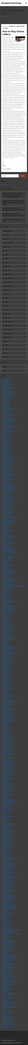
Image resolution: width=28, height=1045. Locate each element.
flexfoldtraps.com (5, 874)
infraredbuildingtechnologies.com (9, 486)
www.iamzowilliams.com (7, 931)
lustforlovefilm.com (6, 678)
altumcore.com (4, 818)
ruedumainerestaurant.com (8, 689)
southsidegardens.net (6, 936)
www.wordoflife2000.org (7, 520)
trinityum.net (4, 938)
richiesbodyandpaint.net (7, 384)
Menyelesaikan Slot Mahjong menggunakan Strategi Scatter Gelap (13, 214)
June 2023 (5, 298)
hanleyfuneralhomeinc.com (8, 549)
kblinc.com (3, 539)
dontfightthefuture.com (7, 505)
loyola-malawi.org (5, 617)
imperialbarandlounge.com (7, 512)
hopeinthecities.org (6, 623)
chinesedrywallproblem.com (8, 763)
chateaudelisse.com (6, 458)
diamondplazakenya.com (7, 960)
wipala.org (3, 615)
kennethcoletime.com (6, 716)
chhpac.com (4, 1010)
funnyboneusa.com (6, 768)
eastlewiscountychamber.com (8, 653)
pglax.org (3, 756)
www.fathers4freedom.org (8, 864)
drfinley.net (4, 996)
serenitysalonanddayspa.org (8, 393)
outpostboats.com (5, 620)
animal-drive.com (5, 819)
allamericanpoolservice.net (8, 580)
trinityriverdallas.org (6, 598)
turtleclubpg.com (5, 780)
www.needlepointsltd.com (8, 895)
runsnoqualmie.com (6, 888)
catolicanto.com (5, 594)
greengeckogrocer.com (7, 568)
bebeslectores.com (6, 481)
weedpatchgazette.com (7, 537)
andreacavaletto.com (6, 608)
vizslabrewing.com (6, 532)
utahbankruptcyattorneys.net (8, 517)
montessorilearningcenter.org (8, 967)
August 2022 (6, 337)
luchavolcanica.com (6, 775)
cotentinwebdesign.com (7, 476)
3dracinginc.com (5, 644)
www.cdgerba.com (6, 954)
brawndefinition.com (6, 665)
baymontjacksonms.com (7, 752)
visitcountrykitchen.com (7, 740)
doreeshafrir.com (5, 699)
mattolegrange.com (6, 735)
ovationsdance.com (6, 589)
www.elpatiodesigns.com (7, 948)
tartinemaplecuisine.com (7, 721)
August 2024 (6, 246)
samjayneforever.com (6, 971)
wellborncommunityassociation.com (10, 460)
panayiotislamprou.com (7, 455)
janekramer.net (5, 723)
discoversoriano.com (6, 635)
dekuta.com (4, 919)
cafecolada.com (5, 634)
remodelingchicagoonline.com (8, 904)
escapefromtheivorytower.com (9, 498)
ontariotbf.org (4, 422)
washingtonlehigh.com (7, 912)
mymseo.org (4, 1009)
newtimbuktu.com (5, 403)
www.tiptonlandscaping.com (8, 907)
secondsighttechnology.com (8, 565)
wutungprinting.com (6, 747)
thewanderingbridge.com (7, 713)
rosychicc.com (4, 618)
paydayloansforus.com (7, 414)
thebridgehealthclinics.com (8, 831)
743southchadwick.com (7, 500)
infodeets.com (4, 390)
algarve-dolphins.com (6, 742)
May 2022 (5, 349)
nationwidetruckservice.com (8, 778)
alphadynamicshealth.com (7, 984)
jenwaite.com (4, 991)
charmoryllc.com (5, 642)
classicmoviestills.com (6, 632)
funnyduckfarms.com (6, 990)
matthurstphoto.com (6, 972)
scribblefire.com (5, 603)
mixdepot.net (4, 923)
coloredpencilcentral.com (7, 508)
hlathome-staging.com (7, 570)
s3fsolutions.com (5, 494)
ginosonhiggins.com (6, 745)
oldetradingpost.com (6, 477)
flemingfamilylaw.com (6, 998)
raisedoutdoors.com (6, 513)
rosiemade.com (5, 544)
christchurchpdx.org (6, 672)
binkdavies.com (5, 670)
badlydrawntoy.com (6, 849)
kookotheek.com (5, 453)
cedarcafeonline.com (6, 395)
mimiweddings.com (6, 1019)
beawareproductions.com (7, 702)
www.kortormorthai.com (7, 878)
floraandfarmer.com (6, 493)
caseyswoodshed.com (7, 804)
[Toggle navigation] (26, 3)
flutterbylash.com (5, 986)
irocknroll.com (4, 518)
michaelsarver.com (6, 567)
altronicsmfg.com (5, 405)
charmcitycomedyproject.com (8, 701)
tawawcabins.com (5, 524)
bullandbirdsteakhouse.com (8, 897)
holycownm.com (5, 776)
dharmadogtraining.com (7, 1012)
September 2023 (7, 286)
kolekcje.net (4, 592)
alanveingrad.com (5, 744)
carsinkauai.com (5, 978)
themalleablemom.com (6, 715)
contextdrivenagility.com (7, 704)
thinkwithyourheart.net (7, 515)
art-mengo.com (5, 727)
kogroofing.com (5, 448)
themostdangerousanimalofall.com (10, 647)
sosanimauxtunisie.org (6, 446)
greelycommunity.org (6, 687)
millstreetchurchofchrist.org (8, 979)
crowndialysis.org (5, 577)
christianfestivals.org (6, 739)
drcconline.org (4, 792)
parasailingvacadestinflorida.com (9, 981)
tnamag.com (4, 821)
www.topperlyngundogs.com (8, 866)
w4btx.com (4, 555)
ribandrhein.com (5, 591)
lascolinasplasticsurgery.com (8, 898)
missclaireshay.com (6, 379)
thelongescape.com (6, 733)
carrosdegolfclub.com (6, 489)
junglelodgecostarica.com (7, 737)
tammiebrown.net (5, 730)
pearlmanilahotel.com (6, 441)
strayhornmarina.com (6, 661)
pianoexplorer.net (5, 935)
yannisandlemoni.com (6, 536)
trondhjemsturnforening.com (8, 959)
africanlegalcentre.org (6, 684)
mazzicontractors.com (6, 940)
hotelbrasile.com (5, 465)
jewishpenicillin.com (6, 582)
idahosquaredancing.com (7, 522)
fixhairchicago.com (6, 806)
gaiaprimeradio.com (6, 728)
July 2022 (5, 341)
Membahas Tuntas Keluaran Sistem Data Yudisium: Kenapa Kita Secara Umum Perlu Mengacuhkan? (13, 195)
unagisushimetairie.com (7, 431)
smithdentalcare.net (6, 1022)
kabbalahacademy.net (6, 558)
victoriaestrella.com (6, 783)
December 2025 (7, 231)
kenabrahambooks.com (7, 673)
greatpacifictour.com (6, 782)
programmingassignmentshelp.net (9, 408)
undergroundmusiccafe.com (8, 1024)
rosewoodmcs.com (6, 924)
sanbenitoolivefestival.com (8, 630)
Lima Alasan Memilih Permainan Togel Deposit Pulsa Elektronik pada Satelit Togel (13, 202)
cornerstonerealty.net (6, 928)
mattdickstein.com (5, 847)
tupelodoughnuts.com (6, 546)
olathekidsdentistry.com (7, 548)
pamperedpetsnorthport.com (8, 543)
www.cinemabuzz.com (7, 921)
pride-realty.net (5, 983)
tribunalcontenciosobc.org (7, 654)
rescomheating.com (6, 1017)
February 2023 (7, 313)
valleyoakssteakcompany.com (8, 802)
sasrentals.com (5, 563)
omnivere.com (4, 400)
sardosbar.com (5, 527)
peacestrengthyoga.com (7, 871)
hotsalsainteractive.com (7, 391)
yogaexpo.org (4, 604)
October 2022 (6, 329)
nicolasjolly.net (4, 680)
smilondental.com (5, 560)
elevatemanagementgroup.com (9, 993)
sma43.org (4, 902)
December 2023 (7, 274)
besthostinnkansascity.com (8, 1021)
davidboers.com (5, 843)
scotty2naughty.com (6, 697)
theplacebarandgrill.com (7, 794)
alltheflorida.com (5, 974)
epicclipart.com (5, 439)
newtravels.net (5, 412)
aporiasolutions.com (6, 826)
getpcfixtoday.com (6, 434)
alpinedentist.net (5, 450)
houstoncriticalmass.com (7, 646)
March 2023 (6, 310)
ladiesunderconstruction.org (8, 479)
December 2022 (7, 321)
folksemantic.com (5, 525)
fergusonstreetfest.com (7, 969)
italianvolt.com (4, 529)
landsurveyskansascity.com (8, 883)
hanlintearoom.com (6, 988)
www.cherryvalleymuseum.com (9, 474)
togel (4, 370)
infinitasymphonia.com (6, 682)
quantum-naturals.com (6, 966)
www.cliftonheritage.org (7, 900)
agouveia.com (4, 1005)
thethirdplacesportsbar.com (8, 941)
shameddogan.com (6, 835)
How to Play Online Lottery (13, 33)
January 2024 (6, 270)
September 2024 (7, 243)
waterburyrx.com (5, 795)
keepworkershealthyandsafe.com (9, 426)
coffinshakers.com (5, 708)
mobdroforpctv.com (6, 627)
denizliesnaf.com (5, 807)
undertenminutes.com (6, 398)
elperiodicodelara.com (6, 383)
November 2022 (7, 325)
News (4, 367)
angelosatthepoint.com (7, 799)
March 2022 (6, 357)
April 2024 (5, 258)
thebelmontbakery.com (7, 415)
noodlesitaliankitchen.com (7, 427)
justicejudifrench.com (6, 711)
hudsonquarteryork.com (7, 950)
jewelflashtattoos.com (6, 433)
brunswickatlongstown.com (8, 720)
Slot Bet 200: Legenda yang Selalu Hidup (12, 220)
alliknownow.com (5, 651)
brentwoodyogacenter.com (8, 905)
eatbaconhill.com (5, 407)
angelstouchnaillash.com (7, 556)
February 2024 (7, 266)
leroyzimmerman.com (6, 995)
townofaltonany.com (6, 754)
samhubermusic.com (6, 1026)
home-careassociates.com (8, 606)
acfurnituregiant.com (6, 396)
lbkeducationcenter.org (7, 596)
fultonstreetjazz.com (6, 467)
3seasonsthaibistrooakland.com (9, 601)
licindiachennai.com (6, 386)
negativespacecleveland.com (8, 757)
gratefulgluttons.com (6, 625)
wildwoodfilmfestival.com (7, 462)
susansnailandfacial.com (7, 859)
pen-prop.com (4, 861)
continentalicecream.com (7, 666)
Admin (4, 165)
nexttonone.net (5, 854)
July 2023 (5, 294)
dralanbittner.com (5, 534)
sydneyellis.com (5, 575)
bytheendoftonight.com (7, 622)
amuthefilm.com (5, 677)
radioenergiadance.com (7, 451)
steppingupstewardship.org (8, 909)
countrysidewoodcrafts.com (8, 419)
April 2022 (5, 353)
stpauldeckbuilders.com (7, 885)
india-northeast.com (6, 501)
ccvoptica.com (4, 911)
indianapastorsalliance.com (8, 800)
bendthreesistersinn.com (7, 764)
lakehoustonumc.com (6, 850)
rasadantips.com (5, 402)
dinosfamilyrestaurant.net (7, 484)
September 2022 (7, 333)
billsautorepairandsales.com (8, 964)
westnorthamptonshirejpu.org (8, 463)
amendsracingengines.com (8, 876)
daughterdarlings (9, 3)
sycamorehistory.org (6, 926)
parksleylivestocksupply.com (8, 610)
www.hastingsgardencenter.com (9, 933)
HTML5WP (18, 1042)
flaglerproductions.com (7, 663)
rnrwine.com (4, 1000)
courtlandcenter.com (6, 787)
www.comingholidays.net (7, 639)
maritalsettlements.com (7, 749)
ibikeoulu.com (4, 706)
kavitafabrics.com (5, 773)
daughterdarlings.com (6, 388)
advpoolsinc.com (5, 797)
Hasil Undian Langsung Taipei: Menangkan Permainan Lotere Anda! (13, 209)
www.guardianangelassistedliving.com (11, 957)
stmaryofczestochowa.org (8, 709)
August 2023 (6, 290)
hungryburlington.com (6, 718)
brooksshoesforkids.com (7, 823)
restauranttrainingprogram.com (9, 579)
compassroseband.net (6, 816)
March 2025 (6, 239)
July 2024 (5, 250)
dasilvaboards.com (6, 658)
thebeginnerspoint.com (7, 637)
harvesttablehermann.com (8, 488)
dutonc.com (4, 732)
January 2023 (6, 317)
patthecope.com (5, 811)
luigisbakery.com (5, 914)
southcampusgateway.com (8, 457)
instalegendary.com (6, 424)
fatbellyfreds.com (5, 947)
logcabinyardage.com (6, 842)
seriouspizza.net (5, 814)
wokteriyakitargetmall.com (8, 572)
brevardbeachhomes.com (7, 496)
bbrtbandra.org (5, 436)
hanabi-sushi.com (5, 916)
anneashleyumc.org (6, 881)
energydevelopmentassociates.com (10, 491)
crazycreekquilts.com (6, 668)
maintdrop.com (5, 443)
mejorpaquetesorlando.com (8, 551)
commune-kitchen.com (7, 675)
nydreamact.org (5, 429)
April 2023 (5, 306)
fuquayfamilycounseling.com (8, 1003)
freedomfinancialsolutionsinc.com (9, 873)
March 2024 (6, 262)
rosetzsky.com (4, 690)
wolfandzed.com (5, 917)
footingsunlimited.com (6, 886)
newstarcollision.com (6, 561)
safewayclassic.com (6, 417)
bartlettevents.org (5, 469)
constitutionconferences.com (8, 809)
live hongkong (4, 184)
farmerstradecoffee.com (7, 840)
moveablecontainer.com (7, 470)
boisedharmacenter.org (7, 611)
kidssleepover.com (5, 410)
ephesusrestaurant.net (7, 943)
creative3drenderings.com (7, 838)
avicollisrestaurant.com (7, 790)
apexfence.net (5, 1027)
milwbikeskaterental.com (7, 751)
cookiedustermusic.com (7, 770)
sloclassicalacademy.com (7, 656)
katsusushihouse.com (6, 685)
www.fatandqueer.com (7, 880)
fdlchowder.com (5, 893)
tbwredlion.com (5, 962)
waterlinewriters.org (6, 833)
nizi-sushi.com (4, 725)
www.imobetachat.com (7, 845)
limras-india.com (5, 381)
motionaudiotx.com (6, 1014)
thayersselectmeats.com (7, 825)
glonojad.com (4, 692)
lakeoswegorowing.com (7, 1002)
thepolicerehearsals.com (7, 649)
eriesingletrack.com (6, 541)
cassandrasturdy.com (6, 629)
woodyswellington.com (7, 945)
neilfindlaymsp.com (6, 788)
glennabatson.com (5, 659)
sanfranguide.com (5, 641)
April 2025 (5, 235)
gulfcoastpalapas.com (6, 830)
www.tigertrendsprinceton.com (9, 862)
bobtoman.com (5, 445)
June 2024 (5, 254)
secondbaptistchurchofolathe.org (9, 1007)
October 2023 (6, 282)
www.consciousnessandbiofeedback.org (11, 929)
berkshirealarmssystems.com (8, 531)
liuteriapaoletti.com (6, 759)
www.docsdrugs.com (6, 890)
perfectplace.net (5, 599)
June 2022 (5, 345)
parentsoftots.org (5, 837)
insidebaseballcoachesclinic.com (9, 976)
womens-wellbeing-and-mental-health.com (12, 586)
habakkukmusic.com (6, 852)
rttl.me (2, 1015)
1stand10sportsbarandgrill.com (9, 553)
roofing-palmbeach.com (7, 503)
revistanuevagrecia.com (7, 694)
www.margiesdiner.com (7, 892)
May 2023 (5, 302)
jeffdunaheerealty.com (6, 869)
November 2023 (7, 278)
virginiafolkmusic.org (6, 587)
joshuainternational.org (7, 857)
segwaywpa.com (5, 828)
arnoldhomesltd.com (6, 506)
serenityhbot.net (5, 856)
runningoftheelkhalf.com (7, 868)
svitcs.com (3, 813)
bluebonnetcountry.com (7, 438)
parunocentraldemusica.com (8, 955)
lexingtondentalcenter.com (8, 574)
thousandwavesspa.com (7, 785)
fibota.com (3, 952)
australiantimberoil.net (6, 482)
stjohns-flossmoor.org (6, 766)
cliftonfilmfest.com (5, 510)
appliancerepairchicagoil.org (8, 420)
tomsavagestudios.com (7, 584)
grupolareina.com (5, 472)
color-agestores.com (6, 613)
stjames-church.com (6, 696)
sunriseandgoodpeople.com (8, 761)
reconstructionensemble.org (8, 771)
